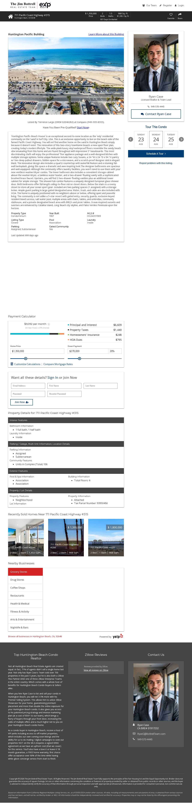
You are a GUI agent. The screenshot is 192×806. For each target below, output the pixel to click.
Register (167, 5)
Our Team (151, 5)
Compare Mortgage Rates (58, 364)
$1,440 (118, 330)
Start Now (82, 127)
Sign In (53, 377)
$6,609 (118, 325)
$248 (119, 335)
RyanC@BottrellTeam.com (151, 733)
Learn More (106, 34)
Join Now (20, 402)
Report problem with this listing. (156, 163)
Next (181, 139)
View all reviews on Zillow (96, 670)
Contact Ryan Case (158, 114)
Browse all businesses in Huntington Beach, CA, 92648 (35, 636)
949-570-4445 (157, 106)
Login (181, 5)
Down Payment (75, 346)
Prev (130, 139)
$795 (119, 339)
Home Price (15, 346)
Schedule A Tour (154, 153)
